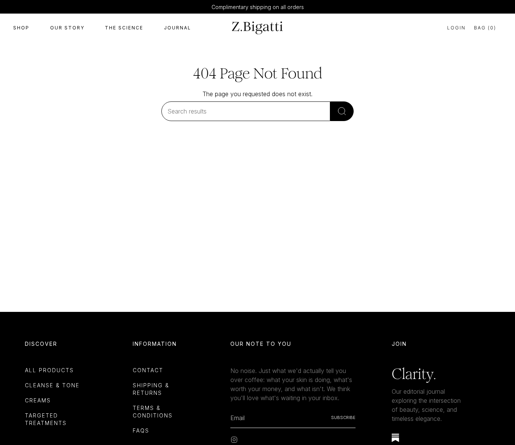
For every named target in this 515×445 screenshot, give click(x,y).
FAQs (141, 430)
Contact (148, 370)
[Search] (342, 111)
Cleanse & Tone (52, 385)
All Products (49, 370)
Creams (38, 400)
